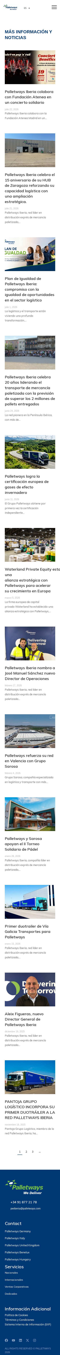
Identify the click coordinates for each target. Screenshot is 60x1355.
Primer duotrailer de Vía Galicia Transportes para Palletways (27, 931)
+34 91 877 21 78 (24, 1202)
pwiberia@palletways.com (25, 1208)
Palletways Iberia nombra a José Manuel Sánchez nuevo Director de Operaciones (30, 673)
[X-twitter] (27, 1340)
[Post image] (30, 67)
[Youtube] (13, 1340)
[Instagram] (34, 1340)
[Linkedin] (20, 1340)
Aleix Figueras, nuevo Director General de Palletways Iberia (24, 1019)
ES (25, 8)
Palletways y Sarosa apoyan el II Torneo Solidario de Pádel (23, 844)
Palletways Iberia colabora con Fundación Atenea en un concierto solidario (29, 97)
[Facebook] (6, 1340)
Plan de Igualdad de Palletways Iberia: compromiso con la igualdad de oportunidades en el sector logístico (29, 289)
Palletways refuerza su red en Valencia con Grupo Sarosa (29, 761)
